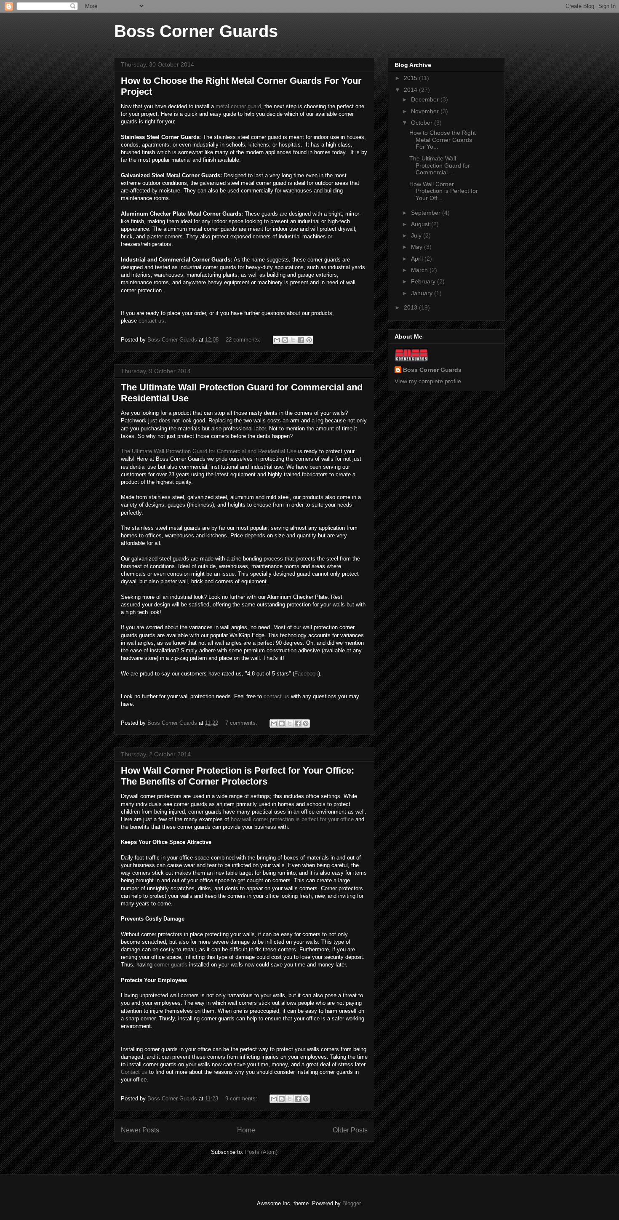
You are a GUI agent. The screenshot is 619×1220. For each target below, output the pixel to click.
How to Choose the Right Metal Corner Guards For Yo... (442, 139)
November (425, 111)
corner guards (170, 964)
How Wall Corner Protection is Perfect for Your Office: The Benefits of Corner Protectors (237, 776)
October (422, 122)
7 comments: (242, 723)
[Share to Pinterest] (309, 340)
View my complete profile (428, 381)
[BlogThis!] (285, 340)
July (417, 235)
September (426, 212)
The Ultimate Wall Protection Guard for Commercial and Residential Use (208, 451)
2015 (411, 78)
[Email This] (277, 340)
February (424, 281)
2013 (411, 307)
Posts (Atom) (261, 1152)
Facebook (306, 673)
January (422, 293)
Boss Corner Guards (196, 31)
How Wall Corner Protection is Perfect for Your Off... (443, 191)
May (417, 246)
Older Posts (350, 1130)
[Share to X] (293, 340)
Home (246, 1130)
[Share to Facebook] (301, 340)
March (420, 270)
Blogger (351, 1203)
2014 (411, 89)
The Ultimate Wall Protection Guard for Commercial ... (439, 165)
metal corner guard (238, 106)
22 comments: (244, 339)
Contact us (134, 1072)
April (417, 258)
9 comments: (242, 1098)
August (421, 224)
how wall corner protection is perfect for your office (292, 819)
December (425, 99)
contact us (151, 321)
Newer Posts (140, 1130)
